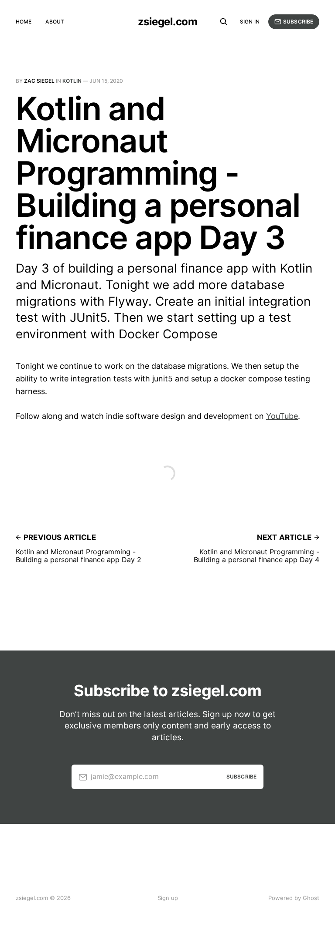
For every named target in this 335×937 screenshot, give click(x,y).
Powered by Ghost (293, 897)
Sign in (250, 21)
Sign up (167, 897)
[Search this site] (223, 21)
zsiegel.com (168, 22)
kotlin (72, 81)
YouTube (282, 416)
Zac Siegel (39, 81)
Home (23, 21)
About (54, 21)
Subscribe (298, 21)
